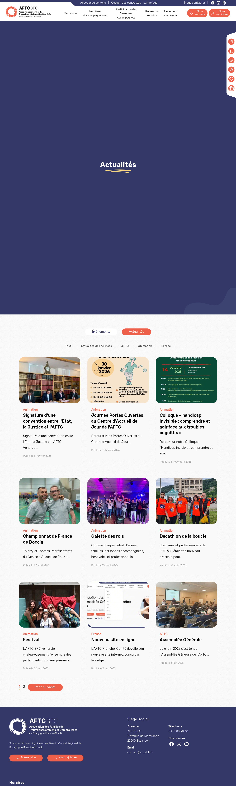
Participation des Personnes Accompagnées (126, 14)
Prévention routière (152, 14)
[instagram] (179, 745)
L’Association (70, 14)
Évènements (101, 331)
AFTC (125, 346)
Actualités (136, 331)
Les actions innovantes (171, 14)
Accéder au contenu (93, 3)
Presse (166, 346)
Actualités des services (96, 346)
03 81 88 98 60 (178, 731)
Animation (145, 346)
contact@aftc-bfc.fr (140, 752)
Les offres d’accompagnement (95, 14)
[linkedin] (186, 745)
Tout (68, 346)
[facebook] (171, 745)
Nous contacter (194, 3)
